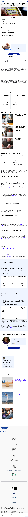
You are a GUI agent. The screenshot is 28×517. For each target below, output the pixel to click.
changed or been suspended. (6, 187)
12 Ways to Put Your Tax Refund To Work (9, 248)
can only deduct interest (16, 195)
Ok (26, 516)
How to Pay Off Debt (19, 394)
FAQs (14, 466)
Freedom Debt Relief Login (14, 444)
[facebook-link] (0, 431)
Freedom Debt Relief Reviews (14, 461)
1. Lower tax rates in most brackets (8, 30)
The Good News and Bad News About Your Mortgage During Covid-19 (20, 380)
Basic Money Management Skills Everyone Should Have (20, 140)
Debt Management (14, 450)
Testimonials (14, 465)
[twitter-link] (4, 431)
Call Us (21, 1)
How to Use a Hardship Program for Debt (20, 114)
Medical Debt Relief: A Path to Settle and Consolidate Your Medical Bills (20, 128)
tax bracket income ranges (12, 89)
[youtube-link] (3, 431)
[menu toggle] (0, 1)
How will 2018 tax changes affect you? (9, 37)
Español (14, 440)
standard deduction (5, 155)
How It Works (14, 458)
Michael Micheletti (5, 17)
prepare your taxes (18, 61)
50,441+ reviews (15, 57)
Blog (14, 456)
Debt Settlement (14, 449)
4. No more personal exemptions (7, 35)
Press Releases (14, 439)
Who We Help (14, 459)
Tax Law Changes (5, 254)
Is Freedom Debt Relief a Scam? (14, 467)
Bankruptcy (14, 455)
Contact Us (14, 437)
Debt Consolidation (14, 448)
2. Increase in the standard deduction (8, 32)
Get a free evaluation (14, 54)
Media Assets (14, 438)
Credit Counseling (14, 454)
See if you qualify (25, 1)
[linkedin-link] (5, 431)
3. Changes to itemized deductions (8, 33)
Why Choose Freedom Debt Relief (14, 460)
